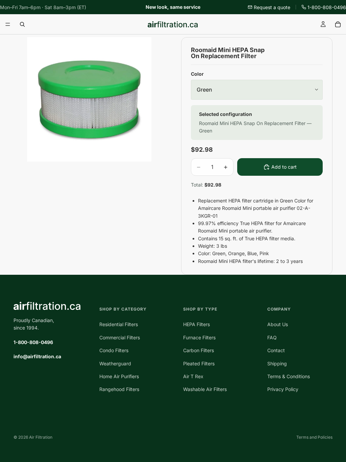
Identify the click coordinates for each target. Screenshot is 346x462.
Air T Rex (193, 376)
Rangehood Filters (119, 389)
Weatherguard (115, 363)
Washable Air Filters (205, 389)
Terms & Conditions (288, 376)
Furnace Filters (199, 337)
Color (197, 74)
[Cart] (337, 24)
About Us (277, 324)
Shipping (277, 363)
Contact (276, 350)
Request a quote (272, 7)
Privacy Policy (282, 389)
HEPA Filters (196, 324)
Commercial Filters (119, 337)
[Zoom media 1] (89, 99)
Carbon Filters (198, 350)
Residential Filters (118, 324)
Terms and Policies (314, 437)
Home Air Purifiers (119, 376)
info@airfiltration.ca (37, 356)
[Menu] (8, 24)
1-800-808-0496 (326, 7)
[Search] (22, 24)
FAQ (272, 337)
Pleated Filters (199, 363)
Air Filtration (40, 437)
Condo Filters (113, 350)
